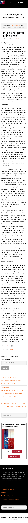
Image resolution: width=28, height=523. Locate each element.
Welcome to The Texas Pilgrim (10, 499)
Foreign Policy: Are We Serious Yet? (11, 393)
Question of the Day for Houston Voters (12, 390)
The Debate (4, 400)
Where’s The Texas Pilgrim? (9, 377)
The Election (5, 387)
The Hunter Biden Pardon (8, 384)
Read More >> (19, 480)
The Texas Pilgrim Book (8, 496)
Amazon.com (17, 451)
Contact (3, 492)
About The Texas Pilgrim (8, 489)
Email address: (5, 359)
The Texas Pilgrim (16, 2)
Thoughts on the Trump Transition (11, 380)
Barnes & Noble (14, 456)
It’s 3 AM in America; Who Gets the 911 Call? (13, 406)
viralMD (15, 519)
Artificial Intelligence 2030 (9, 396)
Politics (11, 349)
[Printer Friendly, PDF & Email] (8, 346)
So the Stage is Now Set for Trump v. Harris (13, 403)
